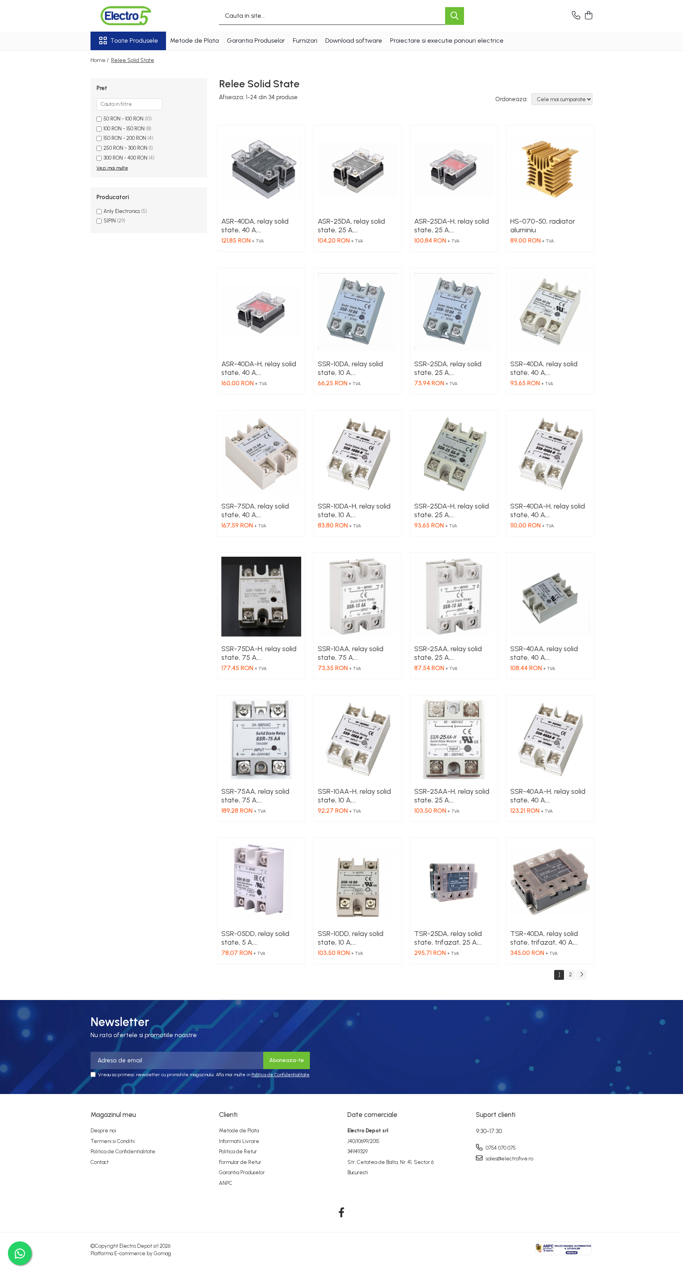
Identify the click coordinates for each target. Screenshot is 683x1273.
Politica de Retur (238, 1151)
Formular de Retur (240, 1162)
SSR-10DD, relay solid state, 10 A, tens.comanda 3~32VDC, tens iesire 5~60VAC (351, 938)
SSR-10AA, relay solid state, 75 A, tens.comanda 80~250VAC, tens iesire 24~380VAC (354, 653)
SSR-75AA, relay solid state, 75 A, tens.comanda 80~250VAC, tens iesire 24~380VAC (257, 795)
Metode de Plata (194, 40)
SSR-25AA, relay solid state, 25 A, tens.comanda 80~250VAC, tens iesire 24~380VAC (450, 653)
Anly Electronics (122, 211)
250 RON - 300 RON (125, 148)
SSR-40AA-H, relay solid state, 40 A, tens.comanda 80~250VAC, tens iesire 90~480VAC (547, 795)
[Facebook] (342, 1213)
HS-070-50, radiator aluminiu (542, 225)
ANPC (225, 1183)
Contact (100, 1162)
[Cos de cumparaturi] (588, 16)
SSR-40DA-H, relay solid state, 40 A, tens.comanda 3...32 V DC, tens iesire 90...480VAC (547, 510)
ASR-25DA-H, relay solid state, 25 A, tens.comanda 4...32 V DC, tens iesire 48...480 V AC (452, 225)
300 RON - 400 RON (125, 158)
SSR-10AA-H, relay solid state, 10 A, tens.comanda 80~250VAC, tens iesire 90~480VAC (354, 795)
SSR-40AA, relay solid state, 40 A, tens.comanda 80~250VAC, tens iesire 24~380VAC (546, 653)
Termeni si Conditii (113, 1141)
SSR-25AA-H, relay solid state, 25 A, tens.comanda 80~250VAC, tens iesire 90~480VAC (451, 795)
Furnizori (305, 40)
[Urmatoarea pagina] (581, 975)
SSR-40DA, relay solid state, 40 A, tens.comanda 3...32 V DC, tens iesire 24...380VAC (545, 368)
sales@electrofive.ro (509, 1159)
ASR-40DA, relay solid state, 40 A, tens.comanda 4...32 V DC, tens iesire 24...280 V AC (259, 225)
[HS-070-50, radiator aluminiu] (550, 169)
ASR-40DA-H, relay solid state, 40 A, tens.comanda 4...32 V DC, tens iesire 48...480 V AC (259, 368)
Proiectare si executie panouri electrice (447, 40)
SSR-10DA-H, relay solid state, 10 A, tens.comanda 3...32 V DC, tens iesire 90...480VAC (354, 510)
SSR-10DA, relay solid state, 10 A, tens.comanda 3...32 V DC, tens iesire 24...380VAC (352, 368)
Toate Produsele (134, 40)
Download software (353, 40)
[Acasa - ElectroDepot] (130, 16)
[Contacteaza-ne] (576, 16)
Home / (100, 60)
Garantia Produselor (256, 40)
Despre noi (103, 1131)
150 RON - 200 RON (125, 138)
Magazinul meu (113, 1115)
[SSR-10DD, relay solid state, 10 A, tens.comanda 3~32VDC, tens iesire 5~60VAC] (358, 881)
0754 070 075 (500, 1148)
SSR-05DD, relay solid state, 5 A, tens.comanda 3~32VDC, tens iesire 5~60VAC (255, 938)
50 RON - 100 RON (123, 119)
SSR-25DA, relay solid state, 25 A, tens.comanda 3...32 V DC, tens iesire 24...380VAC (449, 368)
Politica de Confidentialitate (280, 1074)
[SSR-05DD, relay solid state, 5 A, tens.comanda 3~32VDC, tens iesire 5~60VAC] (261, 881)
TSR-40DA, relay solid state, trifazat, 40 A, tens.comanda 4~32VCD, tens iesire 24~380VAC (544, 938)
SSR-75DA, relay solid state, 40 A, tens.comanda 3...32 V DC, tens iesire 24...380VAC (256, 510)
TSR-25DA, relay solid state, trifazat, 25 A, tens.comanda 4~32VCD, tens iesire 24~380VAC (448, 938)
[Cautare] (454, 16)
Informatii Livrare (239, 1141)
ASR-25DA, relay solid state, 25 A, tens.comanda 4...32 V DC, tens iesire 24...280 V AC (356, 225)
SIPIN (110, 221)
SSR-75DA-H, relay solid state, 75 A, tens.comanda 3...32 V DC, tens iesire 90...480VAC (258, 653)
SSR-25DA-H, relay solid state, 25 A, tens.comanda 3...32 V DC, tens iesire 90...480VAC (451, 510)
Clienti (228, 1115)
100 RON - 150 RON (124, 129)
